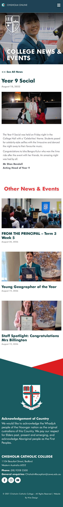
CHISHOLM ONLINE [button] (17, 5)
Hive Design (33, 497)
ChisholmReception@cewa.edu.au (43, 474)
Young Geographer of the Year (29, 287)
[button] (58, 5)
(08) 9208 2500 (19, 470)
